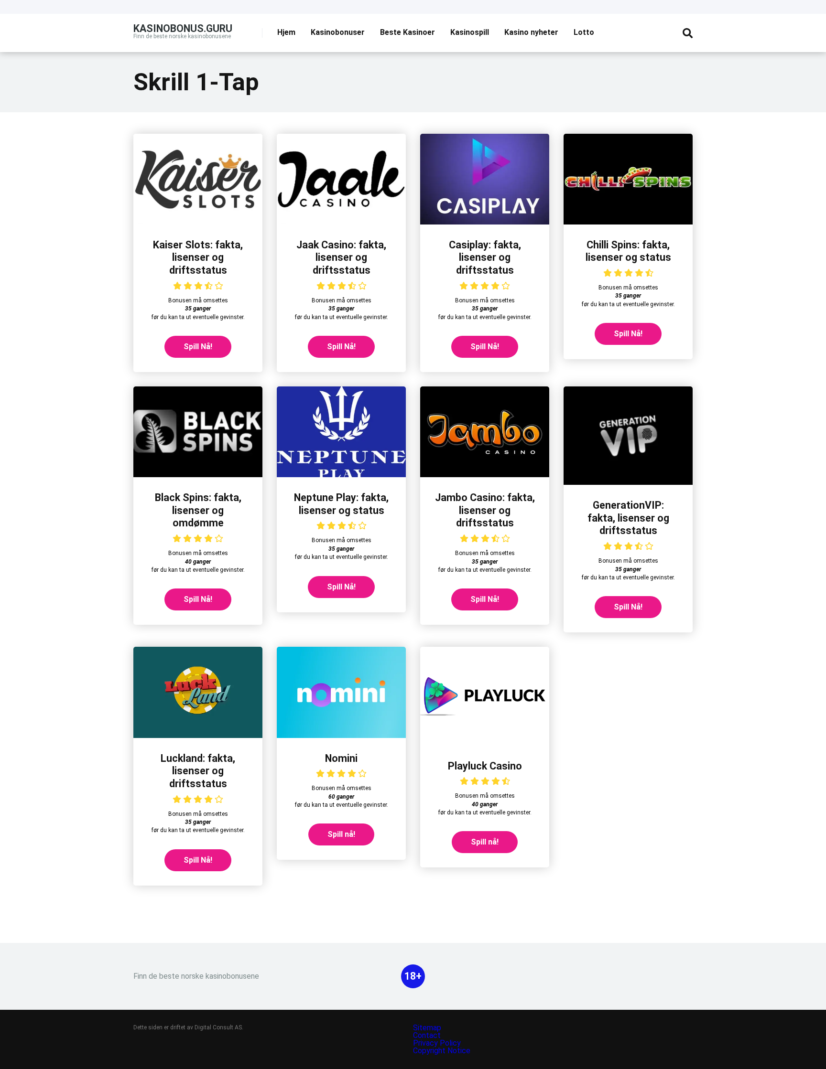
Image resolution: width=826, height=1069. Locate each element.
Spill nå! (341, 834)
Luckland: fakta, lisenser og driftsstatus (198, 771)
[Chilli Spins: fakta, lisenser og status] (628, 221)
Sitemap (427, 1027)
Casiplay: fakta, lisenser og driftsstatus (485, 257)
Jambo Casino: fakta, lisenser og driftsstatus (485, 510)
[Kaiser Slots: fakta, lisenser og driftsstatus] (197, 221)
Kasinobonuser (338, 32)
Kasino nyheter (531, 32)
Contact (427, 1035)
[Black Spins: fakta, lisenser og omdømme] (197, 474)
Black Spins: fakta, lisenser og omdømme (198, 510)
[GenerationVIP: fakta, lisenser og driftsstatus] (628, 482)
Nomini (341, 758)
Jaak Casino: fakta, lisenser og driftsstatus (341, 257)
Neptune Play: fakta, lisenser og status (341, 504)
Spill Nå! (198, 346)
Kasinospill (469, 32)
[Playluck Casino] (484, 743)
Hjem (286, 32)
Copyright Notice (441, 1050)
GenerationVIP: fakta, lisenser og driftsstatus (628, 517)
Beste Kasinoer (407, 32)
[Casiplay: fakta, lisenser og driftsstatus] (484, 221)
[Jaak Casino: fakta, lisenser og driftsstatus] (341, 221)
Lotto (584, 32)
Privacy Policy (438, 1043)
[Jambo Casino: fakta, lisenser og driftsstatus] (484, 474)
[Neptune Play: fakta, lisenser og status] (341, 474)
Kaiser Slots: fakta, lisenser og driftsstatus (198, 257)
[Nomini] (341, 735)
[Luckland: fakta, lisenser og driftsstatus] (197, 735)
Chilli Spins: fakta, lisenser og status (628, 251)
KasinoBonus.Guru (182, 27)
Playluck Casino (485, 766)
